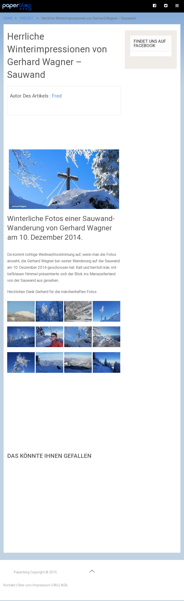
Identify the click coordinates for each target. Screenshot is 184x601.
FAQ (55, 585)
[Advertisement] (64, 504)
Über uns (24, 585)
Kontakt (9, 585)
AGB (64, 585)
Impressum (41, 585)
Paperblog (21, 572)
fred (57, 96)
